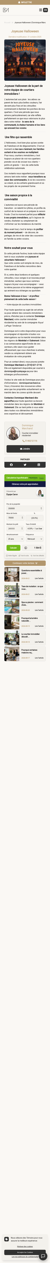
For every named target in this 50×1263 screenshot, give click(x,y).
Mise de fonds (12, 513)
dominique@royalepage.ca (16, 371)
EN (45, 10)
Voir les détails (38, 556)
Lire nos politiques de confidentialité (25, 1257)
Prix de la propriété (13, 504)
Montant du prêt (12, 524)
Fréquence (30, 535)
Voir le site (25, 556)
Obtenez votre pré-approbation (25, 484)
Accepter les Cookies (25, 1252)
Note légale (12, 556)
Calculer (13, 548)
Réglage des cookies (25, 1246)
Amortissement (12, 535)
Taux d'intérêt (31, 524)
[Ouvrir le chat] (43, 1256)
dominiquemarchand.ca (29, 383)
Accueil (7, 22)
